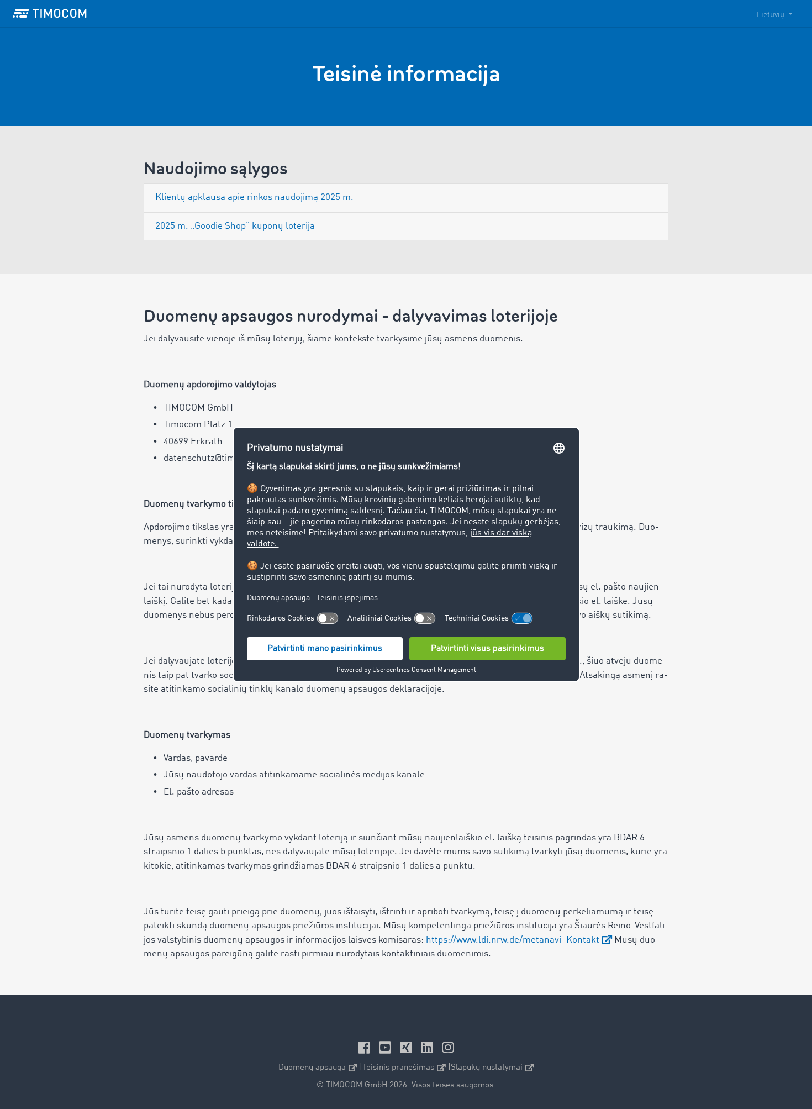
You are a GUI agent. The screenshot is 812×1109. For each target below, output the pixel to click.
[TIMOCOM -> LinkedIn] (428, 1047)
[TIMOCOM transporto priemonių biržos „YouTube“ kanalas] (386, 1047)
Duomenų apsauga (312, 1068)
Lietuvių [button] (771, 15)
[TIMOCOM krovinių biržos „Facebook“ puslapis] (365, 1047)
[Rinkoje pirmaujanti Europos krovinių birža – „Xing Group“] (407, 1047)
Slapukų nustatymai (487, 1068)
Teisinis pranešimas (398, 1068)
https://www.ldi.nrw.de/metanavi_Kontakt (512, 940)
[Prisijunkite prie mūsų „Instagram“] (448, 1047)
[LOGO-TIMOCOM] (50, 13)
